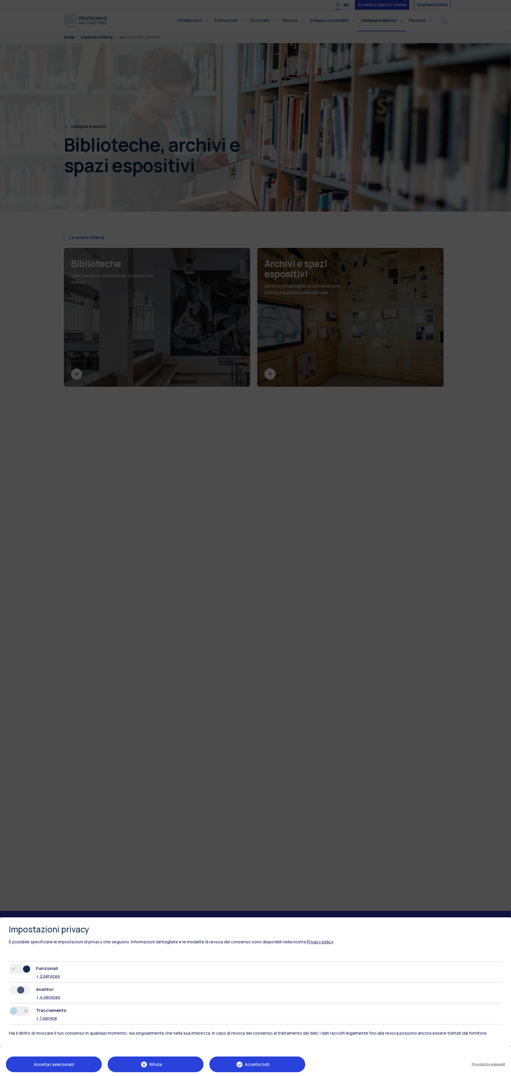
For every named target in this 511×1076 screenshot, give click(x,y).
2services (48, 976)
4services (48, 997)
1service (46, 1018)
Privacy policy (320, 942)
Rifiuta (155, 1064)
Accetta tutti (257, 1064)
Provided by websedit (488, 1064)
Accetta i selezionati (54, 1064)
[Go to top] (503, 1069)
